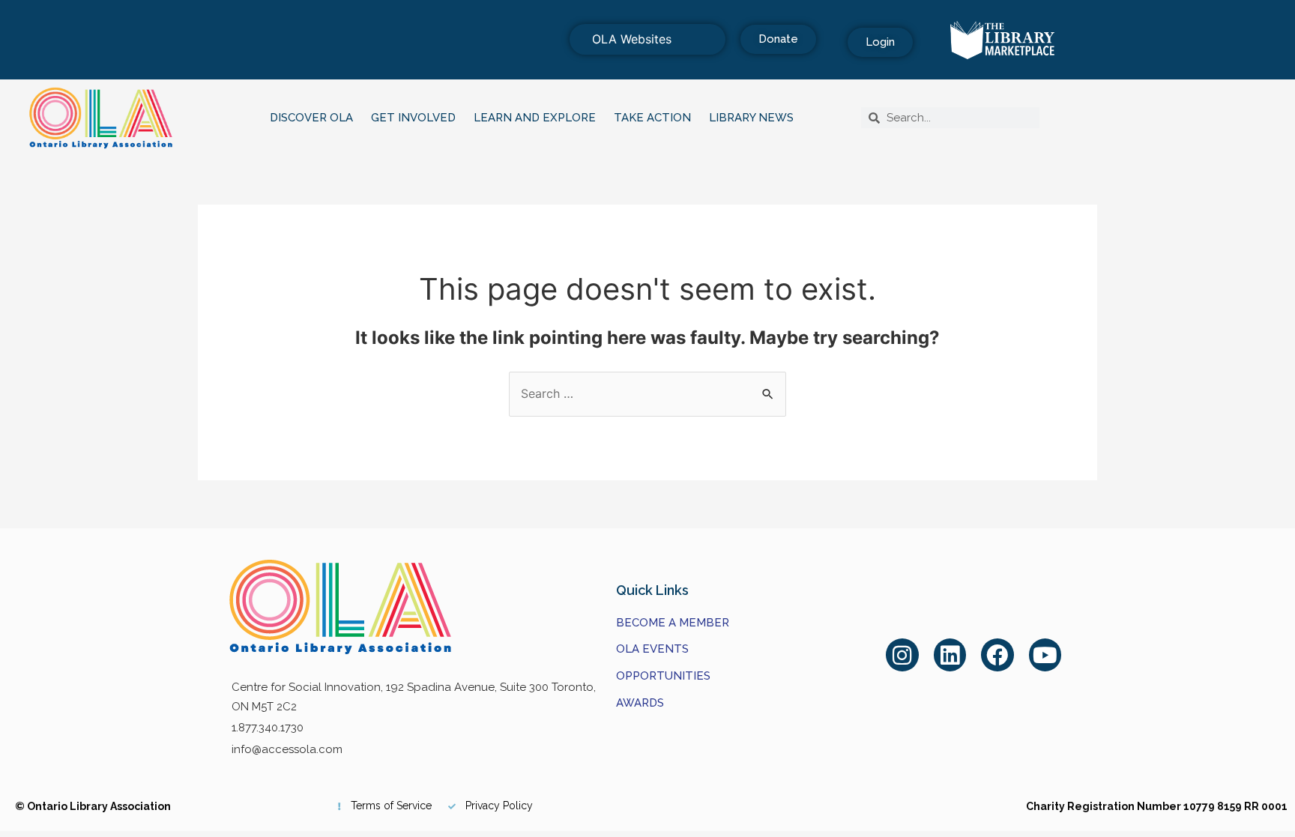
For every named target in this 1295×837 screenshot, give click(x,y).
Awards (640, 703)
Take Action (652, 117)
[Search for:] (647, 393)
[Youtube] (1045, 654)
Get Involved (413, 117)
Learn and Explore (535, 117)
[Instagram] (902, 654)
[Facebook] (997, 654)
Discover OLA (311, 117)
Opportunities (663, 676)
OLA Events (652, 649)
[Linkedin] (950, 654)
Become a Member (672, 622)
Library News (751, 117)
